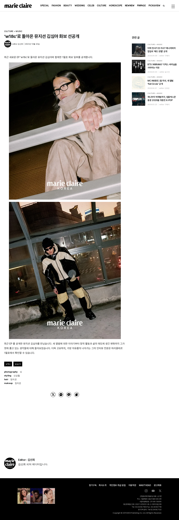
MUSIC (19, 31)
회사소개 (102, 485)
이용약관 (132, 485)
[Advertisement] (65, 423)
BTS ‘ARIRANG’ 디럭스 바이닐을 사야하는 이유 (162, 66)
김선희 (20, 44)
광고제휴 (158, 485)
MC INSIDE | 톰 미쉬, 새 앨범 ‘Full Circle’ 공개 (160, 82)
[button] (164, 5)
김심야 (18, 364)
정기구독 (93, 485)
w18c (8, 364)
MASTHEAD (145, 485)
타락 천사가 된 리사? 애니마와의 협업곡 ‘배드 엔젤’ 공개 (162, 50)
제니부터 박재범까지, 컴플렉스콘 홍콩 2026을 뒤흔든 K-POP (162, 99)
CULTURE (8, 31)
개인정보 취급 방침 (117, 485)
